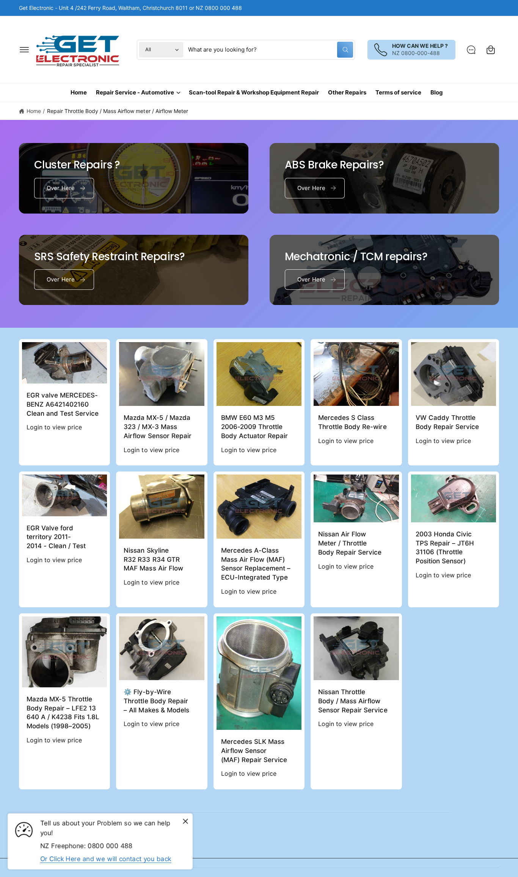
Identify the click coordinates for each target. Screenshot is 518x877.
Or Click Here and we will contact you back (105, 859)
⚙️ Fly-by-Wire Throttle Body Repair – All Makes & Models (156, 701)
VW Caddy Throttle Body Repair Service (447, 422)
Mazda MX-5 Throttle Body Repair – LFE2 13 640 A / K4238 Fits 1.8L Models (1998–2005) (63, 712)
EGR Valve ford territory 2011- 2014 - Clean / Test (56, 537)
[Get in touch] (471, 50)
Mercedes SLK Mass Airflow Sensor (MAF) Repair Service (254, 751)
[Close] (185, 821)
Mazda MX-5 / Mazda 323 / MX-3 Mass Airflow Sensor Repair (157, 427)
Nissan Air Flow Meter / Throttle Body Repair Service (349, 543)
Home (34, 111)
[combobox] (270, 50)
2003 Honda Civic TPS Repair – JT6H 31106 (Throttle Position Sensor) (445, 547)
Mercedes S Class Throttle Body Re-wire (352, 422)
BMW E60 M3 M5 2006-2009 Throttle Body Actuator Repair (254, 427)
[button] (24, 50)
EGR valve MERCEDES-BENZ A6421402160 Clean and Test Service (63, 404)
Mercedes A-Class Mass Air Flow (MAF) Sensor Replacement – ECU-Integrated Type (255, 564)
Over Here (61, 188)
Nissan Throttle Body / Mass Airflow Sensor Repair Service (352, 701)
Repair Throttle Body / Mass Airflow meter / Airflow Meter (117, 111)
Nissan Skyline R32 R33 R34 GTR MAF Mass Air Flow (153, 559)
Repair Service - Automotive (135, 92)
